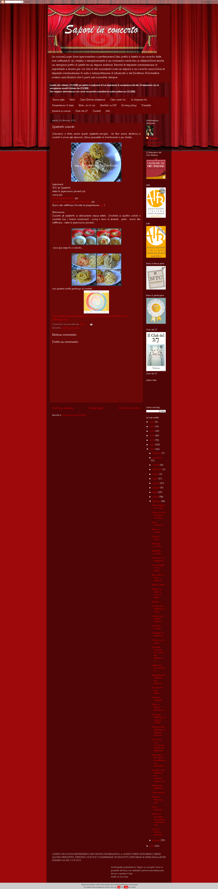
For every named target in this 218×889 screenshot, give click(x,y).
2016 (152, 431)
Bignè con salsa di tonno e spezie (157, 593)
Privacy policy (128, 105)
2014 (152, 440)
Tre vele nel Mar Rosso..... (157, 690)
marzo (156, 496)
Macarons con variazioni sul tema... (159, 515)
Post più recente (62, 408)
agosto (156, 474)
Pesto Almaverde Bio (63, 198)
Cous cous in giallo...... (158, 641)
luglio (155, 478)
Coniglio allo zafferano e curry (158, 609)
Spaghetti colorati (156, 552)
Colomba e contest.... (157, 627)
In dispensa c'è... (139, 99)
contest (64, 328)
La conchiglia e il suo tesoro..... (158, 568)
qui (101, 205)
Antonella (153, 138)
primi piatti (74, 328)
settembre (157, 469)
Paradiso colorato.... (157, 545)
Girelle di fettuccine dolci (157, 800)
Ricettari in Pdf (108, 105)
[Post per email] (91, 324)
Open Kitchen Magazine (92, 99)
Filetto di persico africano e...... (159, 707)
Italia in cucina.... (157, 530)
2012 (152, 449)
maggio (156, 487)
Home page (58, 99)
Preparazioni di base (63, 105)
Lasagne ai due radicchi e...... (158, 668)
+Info (126, 887)
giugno (156, 483)
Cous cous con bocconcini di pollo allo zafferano (158, 745)
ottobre (156, 465)
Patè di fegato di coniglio (158, 506)
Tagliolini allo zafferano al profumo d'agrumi (158, 731)
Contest (97, 110)
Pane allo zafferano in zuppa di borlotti (159, 718)
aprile (155, 492)
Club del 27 (82, 110)
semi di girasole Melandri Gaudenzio (71, 201)
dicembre (157, 453)
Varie (72, 99)
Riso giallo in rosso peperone (158, 578)
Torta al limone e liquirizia (157, 832)
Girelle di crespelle (157, 699)
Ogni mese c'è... (118, 99)
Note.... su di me (87, 105)
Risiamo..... (156, 601)
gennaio (157, 840)
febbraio (157, 501)
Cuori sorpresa (157, 808)
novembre (157, 457)
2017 (152, 426)
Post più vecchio (130, 408)
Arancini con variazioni (158, 559)
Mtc (108, 110)
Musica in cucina (61, 110)
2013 (152, 444)
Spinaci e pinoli (156, 538)
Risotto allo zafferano (157, 787)
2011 (152, 846)
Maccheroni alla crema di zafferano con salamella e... (158, 760)
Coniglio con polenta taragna (158, 619)
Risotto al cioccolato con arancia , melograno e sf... (158, 819)
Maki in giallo (158, 584)
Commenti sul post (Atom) (74, 415)
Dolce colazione (157, 523)
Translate (146, 105)
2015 (152, 435)
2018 (152, 422)
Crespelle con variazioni (158, 634)
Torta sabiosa (158, 792)
